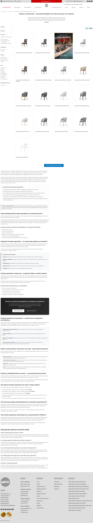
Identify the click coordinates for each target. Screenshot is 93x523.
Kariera (38, 503)
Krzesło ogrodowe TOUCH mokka (22, 131)
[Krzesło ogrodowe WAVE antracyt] (83, 121)
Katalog (72, 4)
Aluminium (4, 57)
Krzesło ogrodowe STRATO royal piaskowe (24, 52)
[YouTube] (7, 510)
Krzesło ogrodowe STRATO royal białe (82, 52)
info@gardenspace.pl (79, 1)
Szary (3, 69)
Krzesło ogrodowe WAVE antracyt (81, 131)
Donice (66, 7)
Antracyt (4, 72)
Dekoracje (73, 7)
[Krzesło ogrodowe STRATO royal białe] (83, 42)
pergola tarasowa (15, 236)
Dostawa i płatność (41, 486)
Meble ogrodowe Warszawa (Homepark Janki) (78, 488)
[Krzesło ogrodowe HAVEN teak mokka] (83, 69)
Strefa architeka (40, 507)
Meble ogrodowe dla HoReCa (74, 510)
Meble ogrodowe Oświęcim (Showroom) (77, 481)
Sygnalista (39, 505)
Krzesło (4, 49)
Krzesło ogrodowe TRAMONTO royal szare (43, 80)
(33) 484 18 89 (25, 501)
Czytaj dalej (46, 22)
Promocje (88, 7)
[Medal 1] (3, 515)
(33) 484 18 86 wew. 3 (26, 508)
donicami (3, 407)
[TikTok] (5, 510)
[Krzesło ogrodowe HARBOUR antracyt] (83, 95)
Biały (3, 70)
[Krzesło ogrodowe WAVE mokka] (64, 121)
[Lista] (90, 28)
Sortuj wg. (3, 30)
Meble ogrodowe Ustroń (73, 498)
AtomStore (7, 520)
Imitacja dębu (5, 79)
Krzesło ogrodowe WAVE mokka (61, 131)
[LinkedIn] (11, 510)
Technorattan (5, 58)
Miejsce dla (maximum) (5, 82)
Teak (3, 61)
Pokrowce (81, 7)
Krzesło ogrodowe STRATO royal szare (42, 52)
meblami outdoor (20, 194)
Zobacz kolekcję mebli (18, 310)
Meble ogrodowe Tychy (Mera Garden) (76, 507)
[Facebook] (87, 1)
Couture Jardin (4, 39)
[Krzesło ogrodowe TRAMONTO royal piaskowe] (24, 69)
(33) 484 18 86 (70, 1)
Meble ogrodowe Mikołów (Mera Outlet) (77, 503)
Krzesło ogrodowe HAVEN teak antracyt (23, 105)
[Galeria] (86, 28)
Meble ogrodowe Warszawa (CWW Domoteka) (78, 486)
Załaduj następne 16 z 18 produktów (54, 165)
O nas (64, 4)
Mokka (3, 77)
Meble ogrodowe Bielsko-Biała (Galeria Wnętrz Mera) (79, 505)
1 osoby (4, 85)
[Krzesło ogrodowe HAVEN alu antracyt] (44, 95)
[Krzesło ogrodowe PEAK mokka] (24, 146)
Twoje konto (57, 481)
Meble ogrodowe (17, 7)
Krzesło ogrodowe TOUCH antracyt (42, 131)
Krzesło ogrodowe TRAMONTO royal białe (63, 80)
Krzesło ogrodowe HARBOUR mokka (62, 105)
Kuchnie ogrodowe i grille (56, 7)
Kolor (2, 65)
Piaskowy (4, 67)
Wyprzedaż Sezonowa (7, 7)
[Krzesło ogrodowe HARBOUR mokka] (64, 95)
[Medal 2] (9, 515)
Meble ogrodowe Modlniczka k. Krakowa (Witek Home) (80, 500)
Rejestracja (56, 486)
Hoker (3, 51)
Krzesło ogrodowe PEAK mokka (22, 157)
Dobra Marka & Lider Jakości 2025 (7, 1)
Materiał (2, 54)
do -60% (46, 1)
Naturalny (4, 76)
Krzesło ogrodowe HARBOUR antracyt (82, 105)
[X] (13, 510)
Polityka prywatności (41, 488)
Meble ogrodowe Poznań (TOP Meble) (76, 496)
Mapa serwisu (40, 500)
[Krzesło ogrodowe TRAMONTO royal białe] (64, 69)
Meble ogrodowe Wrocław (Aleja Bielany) (77, 484)
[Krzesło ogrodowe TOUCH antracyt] (44, 121)
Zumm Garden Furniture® (7, 36)
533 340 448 (25, 493)
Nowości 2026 (76, 4)
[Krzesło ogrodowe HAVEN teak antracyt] (24, 95)
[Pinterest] (9, 510)
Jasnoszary (4, 73)
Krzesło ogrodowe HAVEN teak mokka (82, 80)
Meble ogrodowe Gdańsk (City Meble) (76, 491)
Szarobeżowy (5, 74)
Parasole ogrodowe (27, 7)
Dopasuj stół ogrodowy (31, 310)
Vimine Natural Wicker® (6, 43)
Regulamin (39, 491)
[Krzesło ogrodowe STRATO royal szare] (44, 42)
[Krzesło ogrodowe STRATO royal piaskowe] (24, 42)
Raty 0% (38, 496)
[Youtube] (91, 1)
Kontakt (80, 4)
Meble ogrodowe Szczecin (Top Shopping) (77, 493)
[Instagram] (89, 1)
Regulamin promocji (41, 493)
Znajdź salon (68, 4)
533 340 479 (24, 503)
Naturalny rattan (5, 60)
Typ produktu (3, 47)
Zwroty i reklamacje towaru (43, 498)
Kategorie (3, 26)
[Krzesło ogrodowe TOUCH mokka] (24, 121)
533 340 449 (25, 495)
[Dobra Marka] (1, 1)
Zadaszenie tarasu (38, 7)
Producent (3, 34)
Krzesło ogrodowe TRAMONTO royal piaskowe (23, 81)
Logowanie (56, 488)
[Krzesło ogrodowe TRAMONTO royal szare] (44, 69)
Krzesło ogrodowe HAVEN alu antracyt (42, 105)
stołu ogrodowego (37, 216)
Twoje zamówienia (58, 484)
